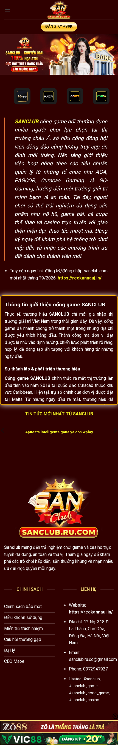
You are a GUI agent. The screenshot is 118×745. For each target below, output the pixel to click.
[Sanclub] (59, 9)
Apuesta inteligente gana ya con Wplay (59, 432)
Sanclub (12, 547)
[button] (7, 9)
